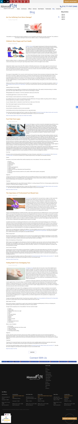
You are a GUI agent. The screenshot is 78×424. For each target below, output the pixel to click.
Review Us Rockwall (24, 361)
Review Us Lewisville (72, 361)
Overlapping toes (29, 268)
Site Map (67, 409)
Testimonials (48, 8)
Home (18, 8)
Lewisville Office (48, 380)
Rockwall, (39, 112)
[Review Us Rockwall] (11, 1)
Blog (53, 8)
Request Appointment (69, 418)
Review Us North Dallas (44, 361)
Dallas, (46, 112)
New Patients (41, 8)
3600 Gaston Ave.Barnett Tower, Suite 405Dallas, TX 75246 (58, 398)
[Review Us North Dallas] (17, 1)
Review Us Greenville (34, 361)
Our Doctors (24, 8)
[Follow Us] (4, 1)
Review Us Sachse (54, 361)
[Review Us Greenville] (14, 1)
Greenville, (43, 112)
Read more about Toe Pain (11, 348)
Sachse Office (48, 377)
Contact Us (58, 8)
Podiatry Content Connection (24, 409)
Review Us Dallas (63, 361)
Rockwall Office (48, 372)
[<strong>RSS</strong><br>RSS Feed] (58, 17)
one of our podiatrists (46, 154)
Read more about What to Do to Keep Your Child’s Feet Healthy (19, 115)
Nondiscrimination (72, 409)
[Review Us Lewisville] (28, 1)
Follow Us (10, 361)
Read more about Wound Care (12, 259)
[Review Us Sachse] (21, 1)
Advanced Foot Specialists (19, 84)
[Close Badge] (10, 415)
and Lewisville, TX (50, 256)
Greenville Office (48, 374)
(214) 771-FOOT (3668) (69, 6)
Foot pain (28, 124)
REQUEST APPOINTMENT (71, 1)
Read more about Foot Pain (11, 189)
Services (35, 8)
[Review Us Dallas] (24, 1)
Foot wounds (28, 198)
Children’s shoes (29, 46)
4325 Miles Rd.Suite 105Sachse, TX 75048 (41, 400)
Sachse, (49, 112)
